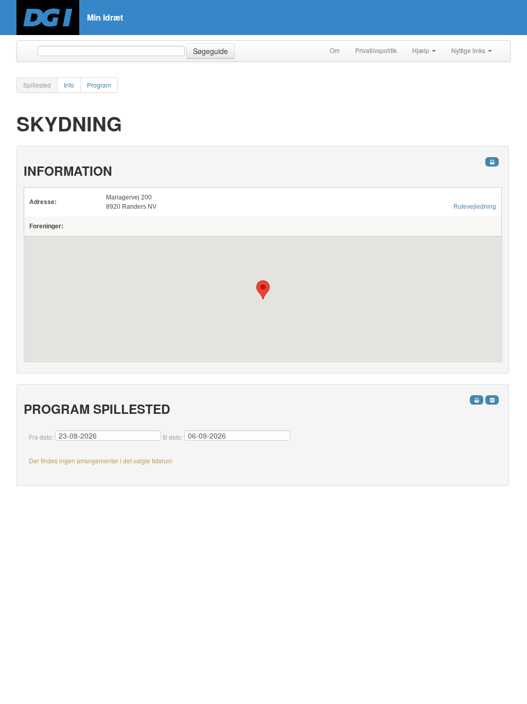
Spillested (37, 84)
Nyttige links (469, 50)
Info (69, 84)
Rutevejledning (474, 206)
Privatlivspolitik (376, 50)
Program (99, 84)
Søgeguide (210, 51)
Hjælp (421, 50)
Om (335, 50)
